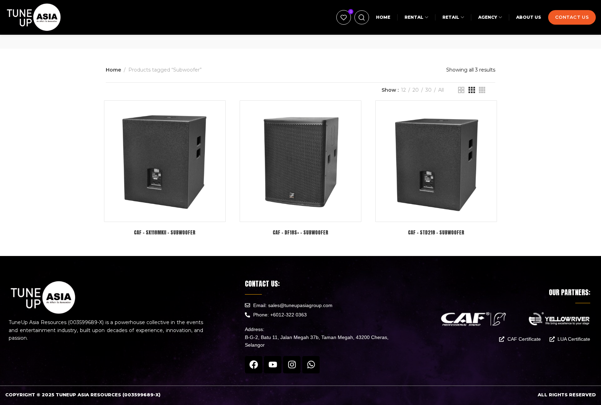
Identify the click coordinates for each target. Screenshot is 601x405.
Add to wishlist (147, 212)
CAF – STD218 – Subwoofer (436, 232)
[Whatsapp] (311, 364)
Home (113, 70)
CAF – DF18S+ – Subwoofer (300, 232)
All (441, 90)
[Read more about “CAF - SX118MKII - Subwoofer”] (182, 212)
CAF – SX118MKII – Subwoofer (164, 232)
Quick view (164, 212)
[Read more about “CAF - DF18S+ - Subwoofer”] (318, 212)
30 (428, 90)
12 (403, 90)
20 (415, 90)
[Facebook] (253, 364)
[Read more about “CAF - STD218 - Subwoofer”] (453, 212)
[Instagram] (291, 364)
